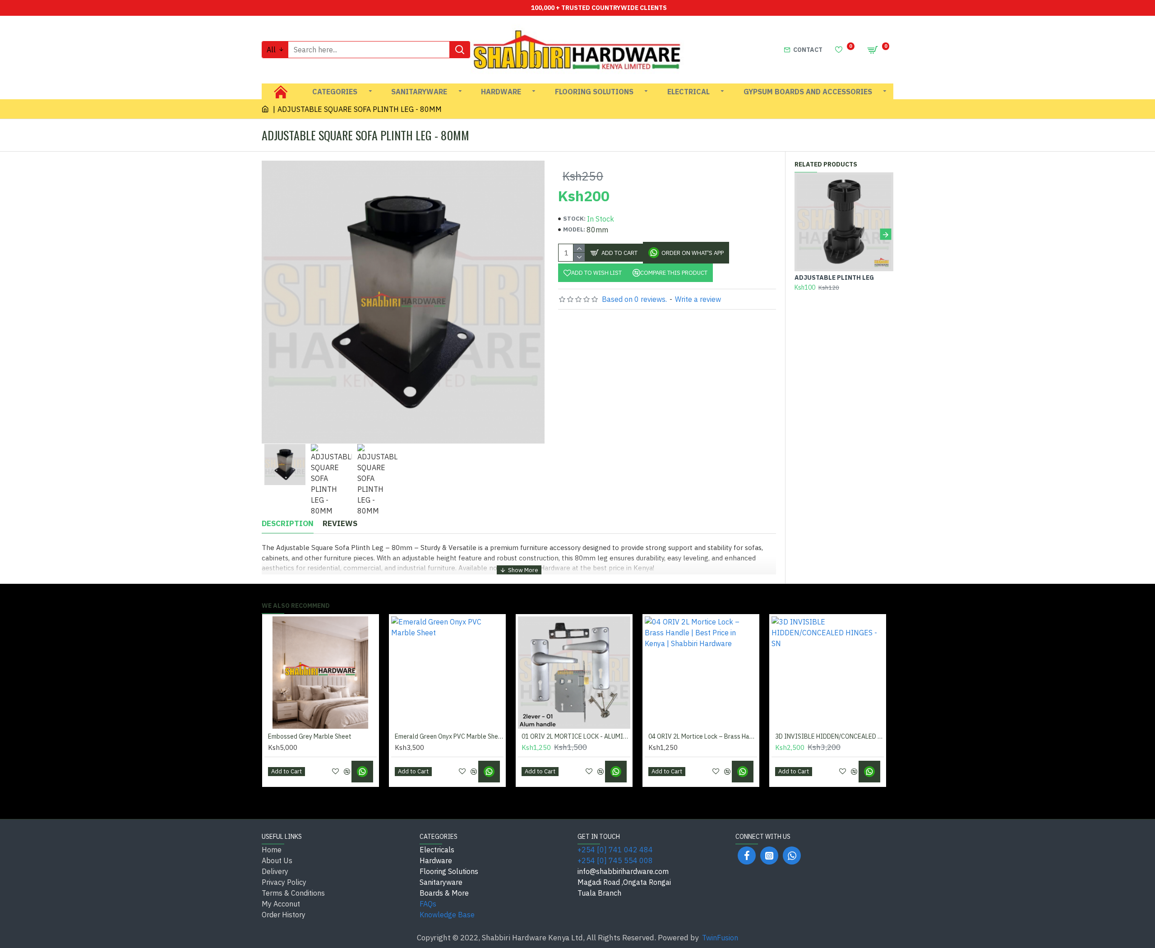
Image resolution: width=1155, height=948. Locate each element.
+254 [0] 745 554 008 (615, 860)
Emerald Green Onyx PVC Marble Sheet (449, 736)
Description (288, 523)
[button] (802, 234)
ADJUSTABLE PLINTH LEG (834, 277)
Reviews (340, 523)
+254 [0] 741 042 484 (615, 849)
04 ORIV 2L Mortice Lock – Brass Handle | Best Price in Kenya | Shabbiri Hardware (702, 736)
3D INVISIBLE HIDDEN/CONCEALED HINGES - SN (829, 736)
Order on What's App (692, 253)
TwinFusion (720, 937)
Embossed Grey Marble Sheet (309, 736)
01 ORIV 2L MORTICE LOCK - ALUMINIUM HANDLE (576, 736)
